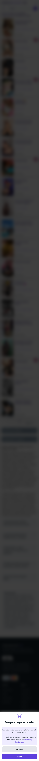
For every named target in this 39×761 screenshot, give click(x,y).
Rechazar (19, 749)
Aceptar (19, 757)
